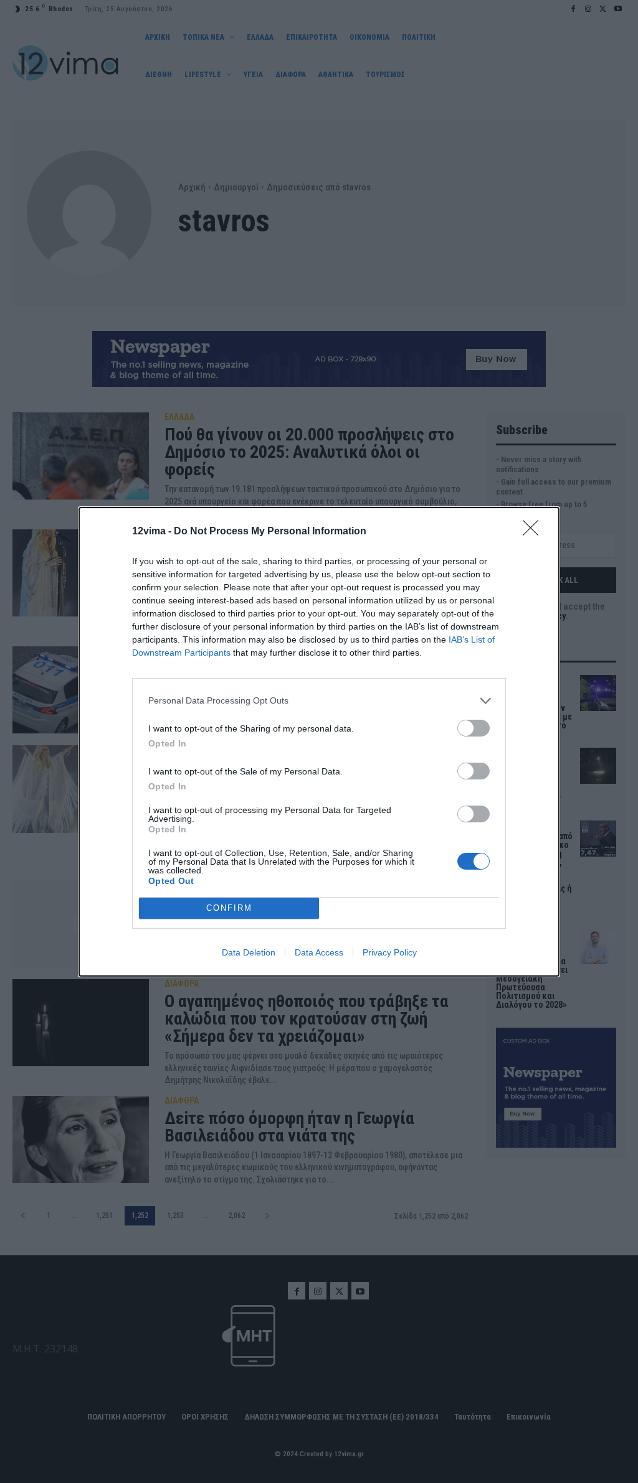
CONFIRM (229, 908)
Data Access (319, 952)
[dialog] (319, 742)
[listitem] (319, 700)
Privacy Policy (390, 952)
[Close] (534, 532)
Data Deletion (248, 952)
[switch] (473, 728)
